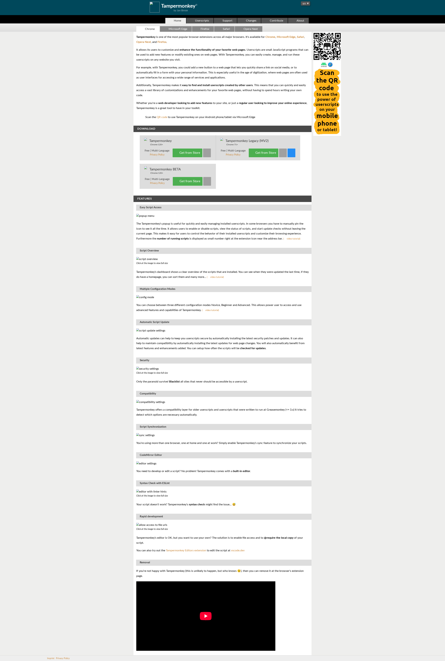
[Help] (291, 153)
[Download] (207, 153)
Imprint (50, 658)
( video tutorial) (291, 239)
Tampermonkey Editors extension (186, 550)
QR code (162, 117)
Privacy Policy (157, 155)
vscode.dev (238, 550)
